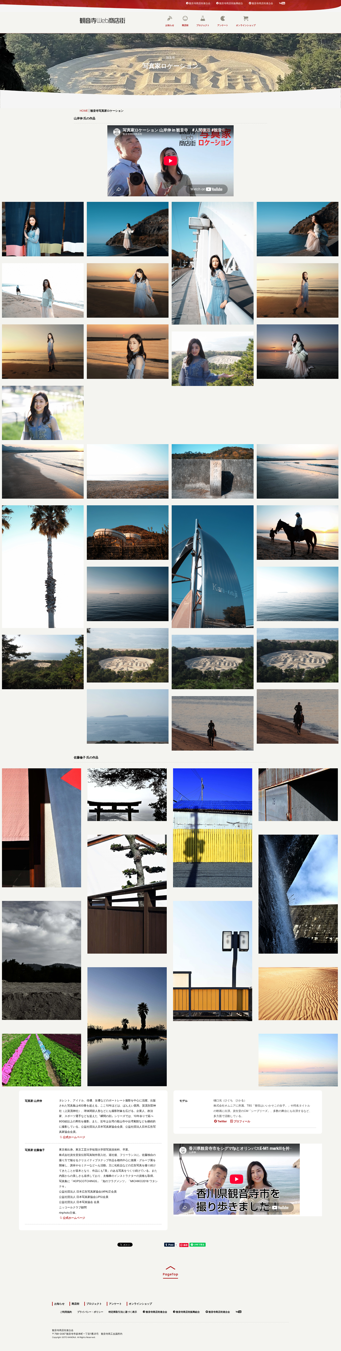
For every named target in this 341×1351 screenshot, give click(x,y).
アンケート (222, 25)
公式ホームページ (74, 1137)
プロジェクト (202, 25)
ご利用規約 (66, 1311)
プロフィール (242, 1121)
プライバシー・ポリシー (90, 1311)
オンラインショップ (246, 25)
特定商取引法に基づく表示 (123, 1311)
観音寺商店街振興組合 (231, 3)
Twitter (222, 1121)
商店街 (185, 25)
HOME (84, 110)
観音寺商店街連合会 (199, 3)
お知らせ (169, 25)
